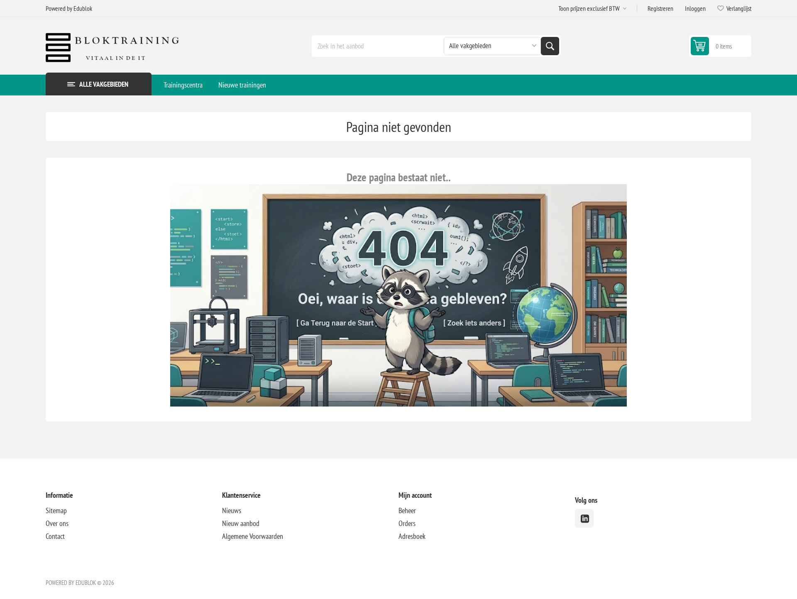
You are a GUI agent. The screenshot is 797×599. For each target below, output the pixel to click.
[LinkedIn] (584, 518)
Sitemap (56, 510)
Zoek (550, 46)
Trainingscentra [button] (183, 85)
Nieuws (231, 510)
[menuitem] (183, 85)
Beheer (407, 510)
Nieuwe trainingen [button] (242, 85)
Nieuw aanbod (240, 523)
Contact (55, 536)
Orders (407, 523)
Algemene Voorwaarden (252, 536)
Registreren (660, 8)
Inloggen (695, 8)
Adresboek (411, 536)
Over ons (57, 523)
